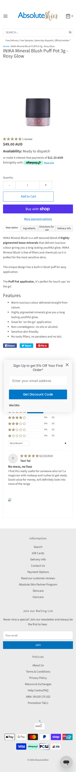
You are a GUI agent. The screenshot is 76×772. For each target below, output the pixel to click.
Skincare (38, 591)
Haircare (38, 597)
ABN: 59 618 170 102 (38, 697)
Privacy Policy (38, 678)
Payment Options (38, 572)
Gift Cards (38, 553)
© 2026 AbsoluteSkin (38, 760)
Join (38, 645)
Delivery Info (38, 559)
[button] (38, 100)
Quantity (8, 177)
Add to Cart (28, 196)
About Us (38, 665)
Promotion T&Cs (38, 703)
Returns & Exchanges (38, 684)
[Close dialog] (67, 364)
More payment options (38, 219)
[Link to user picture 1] (9, 500)
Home (6, 46)
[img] (29, 456)
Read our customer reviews (38, 578)
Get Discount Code (38, 394)
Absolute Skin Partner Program (38, 584)
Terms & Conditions (38, 672)
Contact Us (38, 566)
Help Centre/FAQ (38, 690)
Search (38, 547)
